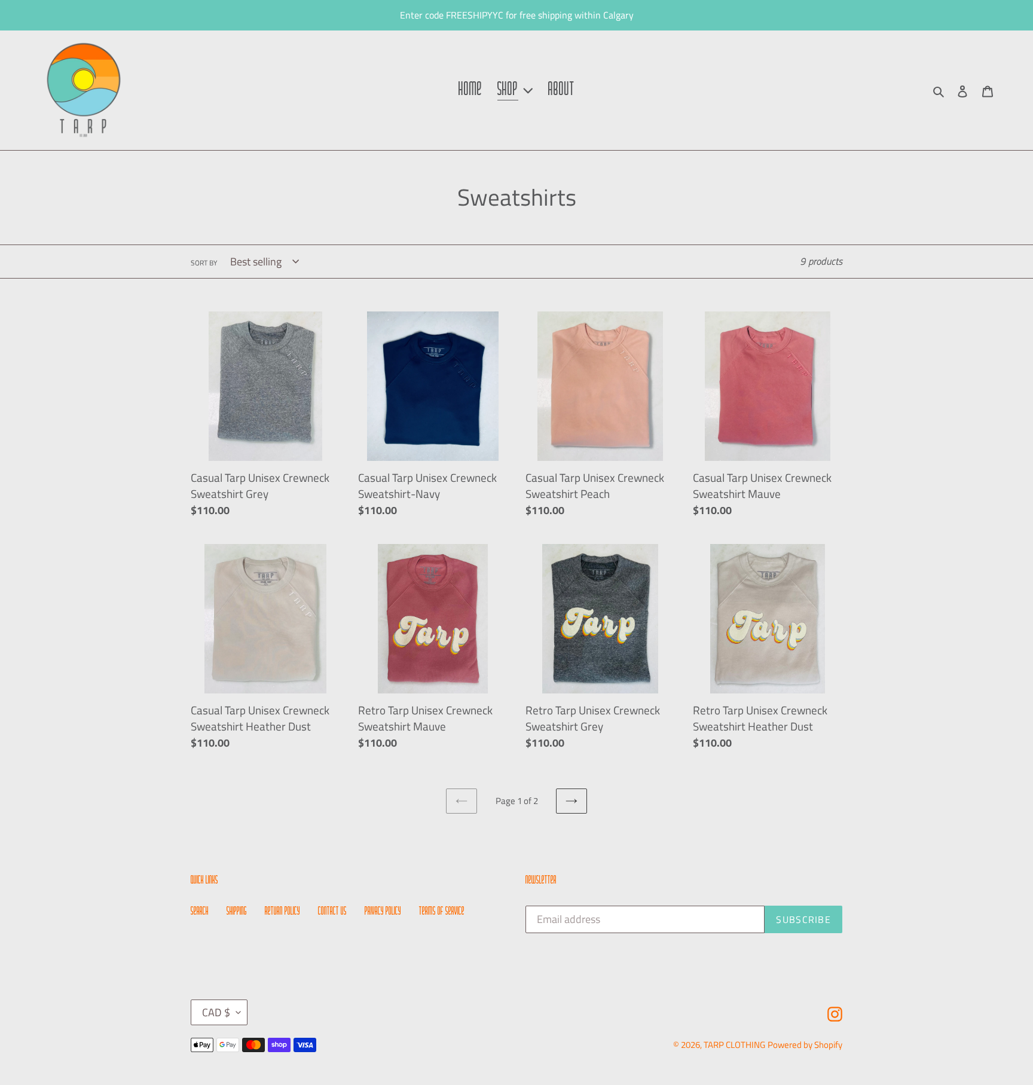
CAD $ (216, 1012)
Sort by (204, 263)
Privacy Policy (383, 912)
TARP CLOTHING (734, 1045)
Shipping (237, 912)
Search (200, 912)
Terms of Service (441, 912)
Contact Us (332, 912)
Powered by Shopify (805, 1045)
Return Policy (282, 912)
